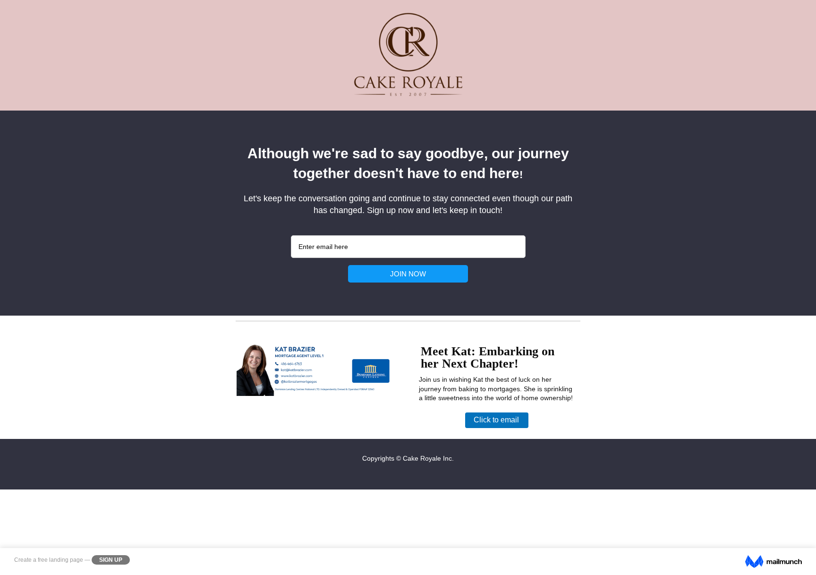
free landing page (60, 560)
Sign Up (110, 560)
